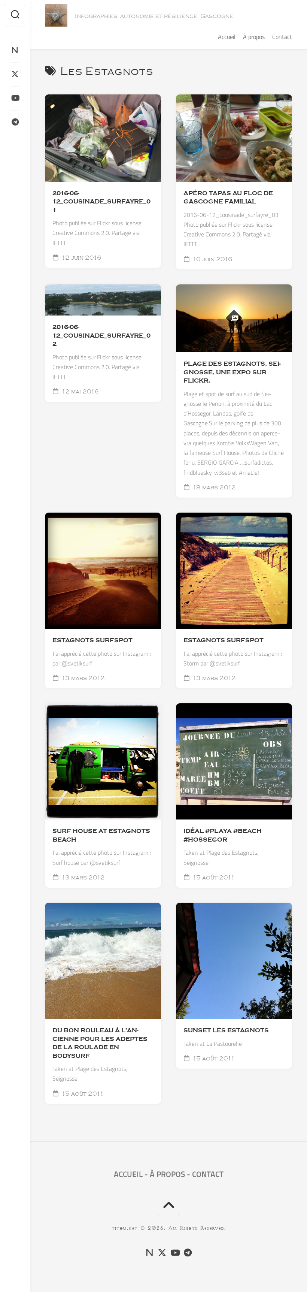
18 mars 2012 (213, 487)
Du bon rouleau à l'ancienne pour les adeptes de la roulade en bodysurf (100, 1043)
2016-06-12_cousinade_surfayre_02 (101, 335)
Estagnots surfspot (223, 640)
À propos (254, 36)
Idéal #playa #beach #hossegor (222, 835)
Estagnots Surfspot (92, 640)
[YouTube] (14, 98)
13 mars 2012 (82, 678)
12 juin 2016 (80, 257)
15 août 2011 (213, 877)
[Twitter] (14, 74)
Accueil (226, 36)
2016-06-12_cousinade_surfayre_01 (101, 202)
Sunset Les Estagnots (226, 1030)
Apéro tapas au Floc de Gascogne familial (228, 197)
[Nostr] (14, 50)
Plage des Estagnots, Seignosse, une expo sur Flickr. (232, 372)
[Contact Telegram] (14, 122)
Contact (282, 36)
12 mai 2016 (79, 391)
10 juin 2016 (211, 259)
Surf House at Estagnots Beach (101, 835)
